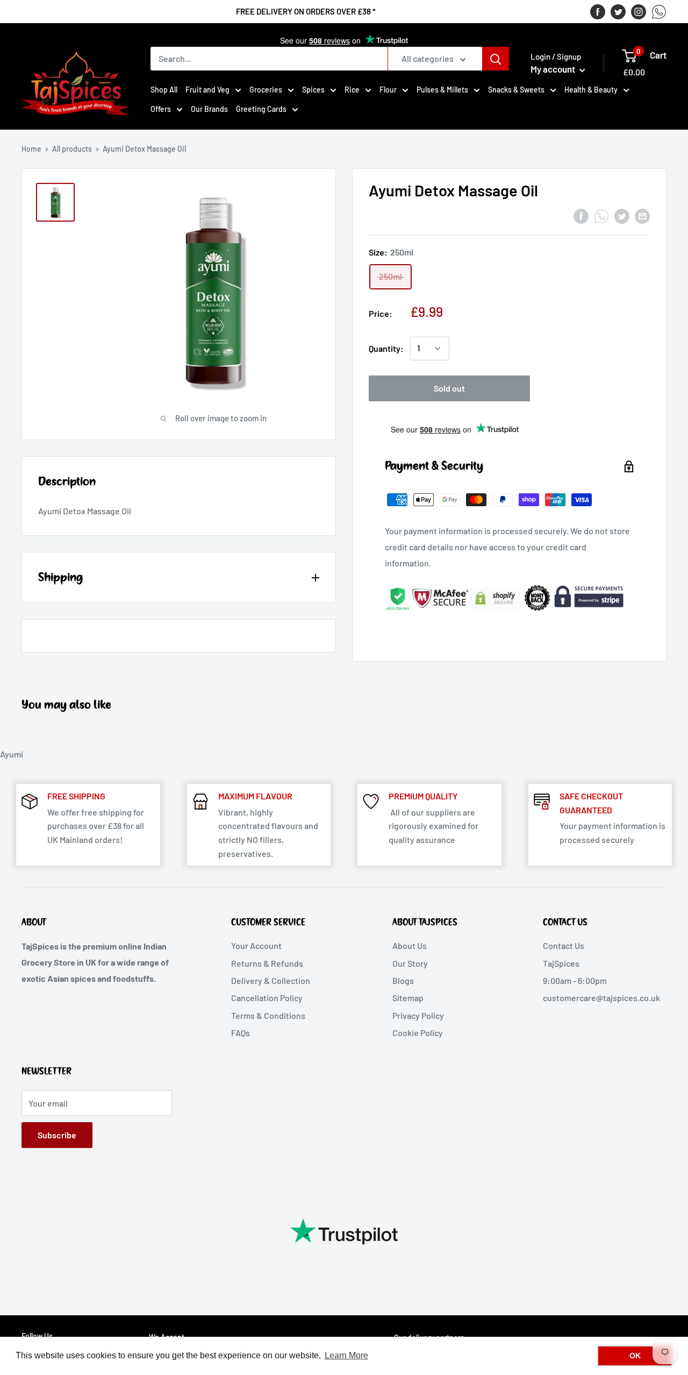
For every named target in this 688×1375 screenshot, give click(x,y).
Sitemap (408, 998)
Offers (160, 109)
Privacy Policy (418, 1015)
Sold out (449, 388)
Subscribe (57, 1135)
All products (72, 148)
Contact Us (563, 945)
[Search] (495, 58)
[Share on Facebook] (581, 215)
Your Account (256, 945)
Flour (388, 89)
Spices (313, 89)
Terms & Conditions (268, 1015)
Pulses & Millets (442, 89)
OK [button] (635, 1355)
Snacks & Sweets (516, 89)
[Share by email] (642, 215)
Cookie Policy (417, 1032)
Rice (352, 89)
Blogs (403, 980)
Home (31, 148)
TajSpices (561, 963)
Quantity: (386, 349)
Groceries (265, 89)
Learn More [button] (346, 1355)
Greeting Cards (261, 109)
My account (554, 68)
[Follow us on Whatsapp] (658, 11)
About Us (409, 945)
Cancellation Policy (267, 998)
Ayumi (11, 754)
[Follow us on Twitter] (618, 11)
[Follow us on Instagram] (638, 11)
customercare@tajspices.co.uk (601, 998)
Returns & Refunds (267, 963)
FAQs (240, 1032)
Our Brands (209, 109)
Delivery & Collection (270, 980)
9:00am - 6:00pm (575, 980)
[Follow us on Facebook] (597, 11)
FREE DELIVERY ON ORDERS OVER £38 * (306, 11)
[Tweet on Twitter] (621, 215)
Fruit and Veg (207, 89)
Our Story (410, 963)
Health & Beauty (591, 89)
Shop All (163, 89)
